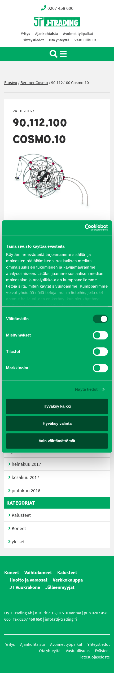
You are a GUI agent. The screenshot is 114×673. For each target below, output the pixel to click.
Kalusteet (21, 515)
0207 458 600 (60, 8)
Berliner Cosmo (34, 82)
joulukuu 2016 (26, 490)
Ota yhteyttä (59, 40)
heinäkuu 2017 (26, 464)
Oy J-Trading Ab (47, 33)
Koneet (19, 528)
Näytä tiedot (86, 389)
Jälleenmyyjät (59, 587)
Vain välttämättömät (57, 441)
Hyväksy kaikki (57, 406)
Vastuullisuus (85, 40)
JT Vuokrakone (25, 587)
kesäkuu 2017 (25, 477)
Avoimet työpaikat (78, 33)
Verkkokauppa (68, 580)
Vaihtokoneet (38, 572)
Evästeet (102, 650)
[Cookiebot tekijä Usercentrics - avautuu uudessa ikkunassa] (85, 227)
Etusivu (10, 82)
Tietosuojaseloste (94, 657)
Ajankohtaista (46, 33)
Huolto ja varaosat (28, 580)
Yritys (25, 33)
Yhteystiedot (33, 40)
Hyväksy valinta (57, 423)
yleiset (18, 541)
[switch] (100, 335)
